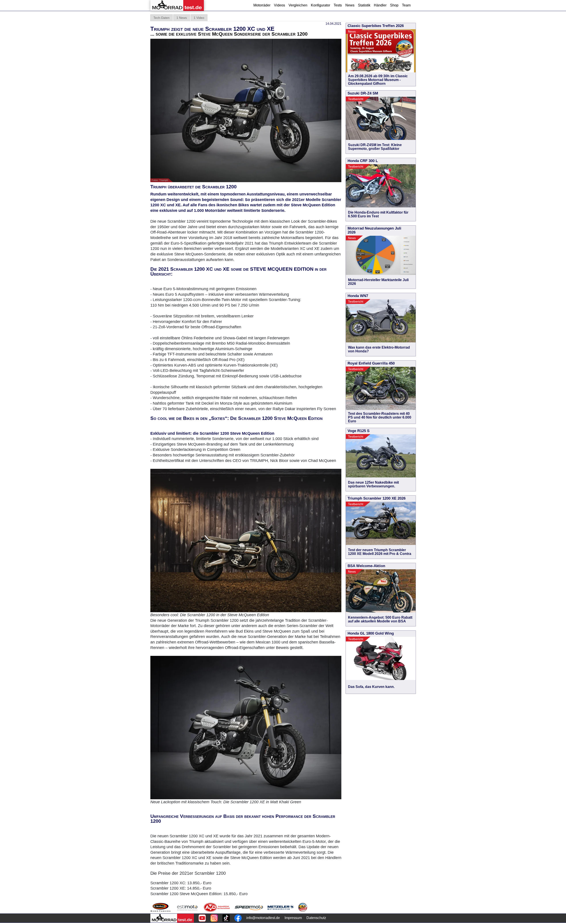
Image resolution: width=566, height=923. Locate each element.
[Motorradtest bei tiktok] (226, 918)
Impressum (293, 918)
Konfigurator (320, 5)
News (349, 5)
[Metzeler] (281, 907)
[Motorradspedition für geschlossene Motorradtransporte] (249, 907)
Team (406, 5)
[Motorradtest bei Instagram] (214, 918)
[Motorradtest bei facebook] (238, 918)
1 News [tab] (181, 17)
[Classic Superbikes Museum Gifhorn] (302, 907)
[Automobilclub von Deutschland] (217, 907)
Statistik (364, 5)
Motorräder (261, 5)
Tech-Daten (161, 17)
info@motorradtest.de (263, 918)
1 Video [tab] (199, 17)
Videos (279, 5)
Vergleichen (298, 5)
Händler (380, 5)
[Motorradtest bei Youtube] (202, 918)
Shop (394, 5)
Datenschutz (316, 918)
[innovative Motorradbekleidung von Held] (160, 907)
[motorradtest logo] (172, 918)
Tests (338, 5)
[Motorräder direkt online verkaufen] (187, 907)
